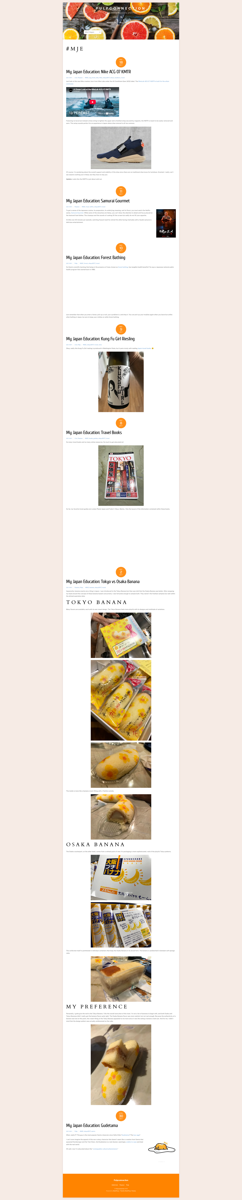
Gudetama (125, 1135)
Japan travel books (144, 348)
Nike (100, 77)
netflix (92, 207)
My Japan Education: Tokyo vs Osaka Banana (103, 581)
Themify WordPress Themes (128, 1191)
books (91, 438)
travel (123, 77)
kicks (93, 77)
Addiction (111, 22)
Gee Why (69, 77)
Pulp (133, 22)
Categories (93, 29)
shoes (112, 77)
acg (90, 77)
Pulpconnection (120, 1188)
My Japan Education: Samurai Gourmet (98, 201)
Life (76, 77)
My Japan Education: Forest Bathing (95, 257)
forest (86, 263)
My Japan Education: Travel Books (94, 432)
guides (95, 438)
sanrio (93, 1131)
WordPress (116, 1191)
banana (91, 587)
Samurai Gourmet (77, 213)
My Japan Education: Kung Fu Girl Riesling (100, 339)
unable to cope (131, 1142)
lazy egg (136, 1135)
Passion (123, 22)
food (87, 207)
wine (100, 344)
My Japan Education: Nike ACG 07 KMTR (98, 71)
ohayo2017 (106, 77)
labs (97, 77)
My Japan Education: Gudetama (92, 1125)
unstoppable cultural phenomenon (105, 1149)
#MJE (86, 77)
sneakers (117, 77)
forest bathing (123, 267)
